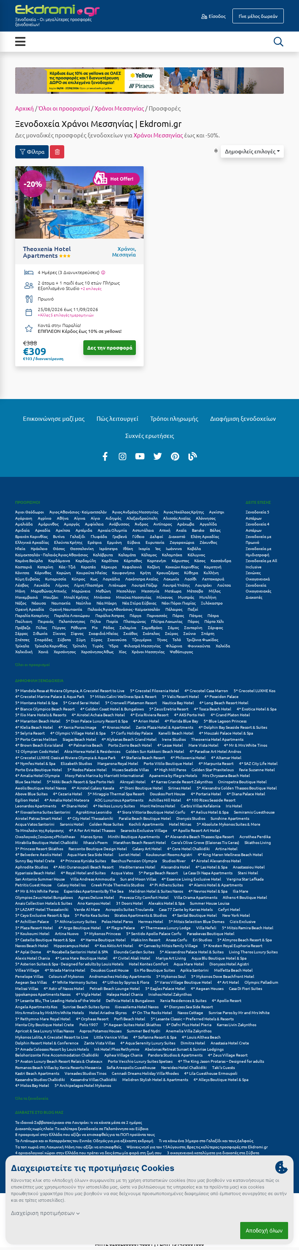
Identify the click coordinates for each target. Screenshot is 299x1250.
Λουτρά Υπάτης (176, 585)
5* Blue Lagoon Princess (225, 721)
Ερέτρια (95, 542)
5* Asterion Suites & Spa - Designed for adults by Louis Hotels (69, 964)
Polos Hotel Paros (117, 921)
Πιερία (112, 621)
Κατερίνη (45, 567)
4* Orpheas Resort (92, 1018)
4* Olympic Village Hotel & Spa (78, 733)
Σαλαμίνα (128, 627)
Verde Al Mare (87, 909)
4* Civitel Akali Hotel (131, 958)
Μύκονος (164, 597)
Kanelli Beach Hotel (175, 733)
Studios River (174, 860)
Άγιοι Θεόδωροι (29, 512)
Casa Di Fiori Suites (245, 988)
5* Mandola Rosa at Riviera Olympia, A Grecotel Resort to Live (70, 690)
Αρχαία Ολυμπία (112, 530)
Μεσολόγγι (126, 591)
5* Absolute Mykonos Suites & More (228, 824)
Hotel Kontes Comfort (148, 964)
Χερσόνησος (65, 651)
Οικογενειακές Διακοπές (258, 594)
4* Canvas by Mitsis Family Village (168, 945)
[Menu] (20, 41)
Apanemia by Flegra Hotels (173, 775)
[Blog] (192, 455)
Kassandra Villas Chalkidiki (93, 1079)
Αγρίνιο (44, 518)
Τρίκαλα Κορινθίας (51, 646)
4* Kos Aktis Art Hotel (114, 945)
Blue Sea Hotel (28, 781)
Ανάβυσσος (119, 524)
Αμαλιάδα (24, 524)
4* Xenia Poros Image (77, 727)
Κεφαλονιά (132, 567)
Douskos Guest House (110, 970)
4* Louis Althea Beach (201, 1037)
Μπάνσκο (102, 597)
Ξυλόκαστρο (212, 603)
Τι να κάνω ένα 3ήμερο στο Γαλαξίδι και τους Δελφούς (206, 1140)
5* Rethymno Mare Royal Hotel (42, 1018)
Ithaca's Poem (95, 842)
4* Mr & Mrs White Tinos (245, 745)
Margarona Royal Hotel (117, 763)
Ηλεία (20, 548)
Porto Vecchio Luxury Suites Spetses (140, 1061)
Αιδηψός (113, 518)
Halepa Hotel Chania (125, 994)
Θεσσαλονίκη (82, 548)
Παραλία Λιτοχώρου (72, 615)
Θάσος (59, 548)
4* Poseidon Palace (221, 696)
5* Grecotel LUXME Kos (254, 690)
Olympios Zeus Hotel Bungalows (44, 897)
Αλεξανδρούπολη (142, 518)
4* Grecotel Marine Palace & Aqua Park (49, 696)
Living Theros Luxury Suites (253, 952)
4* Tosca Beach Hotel (212, 709)
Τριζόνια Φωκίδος (202, 639)
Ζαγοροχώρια (182, 542)
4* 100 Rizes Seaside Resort (211, 800)
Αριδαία (22, 530)
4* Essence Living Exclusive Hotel (191, 879)
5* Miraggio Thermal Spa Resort (116, 793)
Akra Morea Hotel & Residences (92, 751)
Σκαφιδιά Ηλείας (103, 633)
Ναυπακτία (60, 603)
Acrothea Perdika (255, 836)
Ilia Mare (240, 891)
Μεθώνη (103, 591)
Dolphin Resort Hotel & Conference (47, 1043)
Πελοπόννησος (72, 621)
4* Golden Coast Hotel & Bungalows (112, 709)
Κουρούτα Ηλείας (91, 572)
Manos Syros (91, 836)
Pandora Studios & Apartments (175, 1055)
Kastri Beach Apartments (37, 1073)
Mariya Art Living (171, 958)
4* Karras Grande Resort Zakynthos (182, 781)
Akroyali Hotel (133, 781)
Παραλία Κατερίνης (32, 615)
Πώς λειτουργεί (117, 418)
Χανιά (43, 651)
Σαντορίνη (193, 627)
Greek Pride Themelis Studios (117, 885)
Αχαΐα (181, 530)
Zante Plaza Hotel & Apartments (164, 727)
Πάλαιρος (173, 609)
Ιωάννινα (174, 548)
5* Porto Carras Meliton (36, 739)
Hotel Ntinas (180, 824)
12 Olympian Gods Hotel (37, 751)
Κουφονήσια (123, 572)
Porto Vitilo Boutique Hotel (168, 763)
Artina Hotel (226, 848)
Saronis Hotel (72, 824)
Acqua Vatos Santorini (35, 824)
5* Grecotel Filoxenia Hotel (154, 690)
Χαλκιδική (24, 651)
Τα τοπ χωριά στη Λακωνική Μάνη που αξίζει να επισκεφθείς (68, 1147)
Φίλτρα (35, 151)
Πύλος (41, 627)
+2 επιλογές (91, 288)
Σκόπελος (151, 633)
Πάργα (135, 615)
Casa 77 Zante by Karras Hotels (186, 909)
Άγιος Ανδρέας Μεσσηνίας (135, 512)
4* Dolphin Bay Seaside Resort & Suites (233, 727)
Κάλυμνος (196, 554)
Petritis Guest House (33, 885)
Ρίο (95, 627)
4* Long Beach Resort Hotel (223, 702)
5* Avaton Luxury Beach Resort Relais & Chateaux (58, 1061)
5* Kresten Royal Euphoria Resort (232, 945)
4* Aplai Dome (28, 952)
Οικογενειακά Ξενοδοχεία (258, 582)
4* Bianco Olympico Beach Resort (45, 709)
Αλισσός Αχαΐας (176, 518)
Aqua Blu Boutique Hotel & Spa (219, 958)
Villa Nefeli (206, 927)
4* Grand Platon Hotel (230, 714)
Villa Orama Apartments (195, 897)
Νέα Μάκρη (107, 603)
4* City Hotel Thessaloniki (90, 818)
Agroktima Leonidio (94, 812)
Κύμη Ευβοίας (27, 579)
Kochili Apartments (146, 824)
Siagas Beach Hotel (79, 739)
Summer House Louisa (209, 903)
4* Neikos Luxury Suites (114, 806)
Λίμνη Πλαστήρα (88, 585)
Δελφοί (156, 536)
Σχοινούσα (117, 639)
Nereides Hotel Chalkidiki (184, 1067)
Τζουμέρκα (141, 639)
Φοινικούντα (199, 646)
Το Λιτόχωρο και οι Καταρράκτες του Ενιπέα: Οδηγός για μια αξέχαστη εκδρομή (84, 1140)
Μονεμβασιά (26, 597)
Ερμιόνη (114, 542)
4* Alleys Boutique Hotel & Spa (220, 1079)
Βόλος (215, 530)
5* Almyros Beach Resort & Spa (244, 939)
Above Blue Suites (31, 793)
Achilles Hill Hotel (165, 800)
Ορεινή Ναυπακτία (65, 609)
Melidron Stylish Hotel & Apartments (155, 1079)
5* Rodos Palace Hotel (87, 769)
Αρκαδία (42, 530)
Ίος (157, 548)
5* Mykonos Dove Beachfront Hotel (222, 976)
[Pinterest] (175, 455)
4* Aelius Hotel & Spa (210, 812)
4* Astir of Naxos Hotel (64, 988)
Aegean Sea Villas (31, 982)
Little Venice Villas (111, 1037)
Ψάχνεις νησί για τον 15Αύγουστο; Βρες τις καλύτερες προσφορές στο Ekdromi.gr (197, 1147)
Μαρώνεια (81, 591)
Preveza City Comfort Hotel (144, 897)
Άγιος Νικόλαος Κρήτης (184, 512)
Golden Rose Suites (106, 824)
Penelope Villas (29, 976)
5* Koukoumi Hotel (32, 933)
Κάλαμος (149, 554)
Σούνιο (189, 633)
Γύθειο (138, 536)
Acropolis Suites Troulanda (129, 909)
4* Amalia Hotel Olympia (37, 775)
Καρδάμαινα (59, 560)
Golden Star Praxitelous (213, 769)
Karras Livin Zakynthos (236, 1024)
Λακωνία (171, 579)
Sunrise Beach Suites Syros (86, 1006)
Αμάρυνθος (48, 524)
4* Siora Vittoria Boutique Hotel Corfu (151, 812)
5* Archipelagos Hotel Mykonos (83, 1085)
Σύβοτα (64, 639)
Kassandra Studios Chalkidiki (40, 1079)
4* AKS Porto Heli (189, 714)
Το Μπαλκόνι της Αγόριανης (39, 830)
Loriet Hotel (130, 854)
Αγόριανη (23, 518)
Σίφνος (77, 633)
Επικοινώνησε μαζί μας (53, 418)
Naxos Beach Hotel (31, 945)
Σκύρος (171, 633)
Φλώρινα (174, 646)
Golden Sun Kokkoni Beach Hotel (155, 751)
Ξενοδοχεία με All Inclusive (261, 563)
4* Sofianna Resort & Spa (154, 1037)
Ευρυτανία (155, 542)
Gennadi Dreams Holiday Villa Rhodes (145, 1073)
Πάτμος (195, 615)
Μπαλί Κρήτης (76, 597)
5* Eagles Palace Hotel (165, 988)
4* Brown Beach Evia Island (39, 745)
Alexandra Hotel (175, 867)
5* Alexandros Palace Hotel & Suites (191, 952)
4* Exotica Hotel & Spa (256, 709)
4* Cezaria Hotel (67, 793)
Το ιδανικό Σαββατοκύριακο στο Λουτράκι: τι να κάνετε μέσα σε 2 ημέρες (78, 1122)
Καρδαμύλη (86, 560)
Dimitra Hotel (193, 1043)
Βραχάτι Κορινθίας (31, 536)
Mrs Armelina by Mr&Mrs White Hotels (49, 1012)
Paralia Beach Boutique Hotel (145, 818)
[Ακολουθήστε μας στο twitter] (157, 455)
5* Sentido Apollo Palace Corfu (153, 933)
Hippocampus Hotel (71, 945)
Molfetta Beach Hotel (233, 970)
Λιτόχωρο (117, 585)
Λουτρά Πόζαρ (144, 585)
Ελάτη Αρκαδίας (205, 536)
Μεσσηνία (150, 591)
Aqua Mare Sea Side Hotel (90, 854)
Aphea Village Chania (123, 1055)
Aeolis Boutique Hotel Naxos (40, 788)
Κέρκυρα (109, 567)
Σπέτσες (22, 639)
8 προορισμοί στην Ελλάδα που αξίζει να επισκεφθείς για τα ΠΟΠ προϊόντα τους (85, 1134)
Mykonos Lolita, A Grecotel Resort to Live (51, 1037)
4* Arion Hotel (146, 721)
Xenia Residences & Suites (183, 1000)
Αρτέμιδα (84, 530)
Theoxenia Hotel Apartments (217, 739)
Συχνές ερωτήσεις (149, 435)
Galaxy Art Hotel (147, 848)
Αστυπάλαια (143, 530)
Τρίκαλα (22, 646)
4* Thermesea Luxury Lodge (166, 927)
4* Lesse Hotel (170, 745)
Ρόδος (108, 627)
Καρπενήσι (156, 560)
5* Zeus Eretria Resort (168, 709)
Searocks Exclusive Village (144, 830)
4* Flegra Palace (120, 927)
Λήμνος (62, 585)
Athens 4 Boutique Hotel (245, 897)
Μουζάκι (50, 597)
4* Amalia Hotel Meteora (66, 800)
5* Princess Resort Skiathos (39, 848)
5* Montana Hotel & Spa (36, 702)
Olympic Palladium (261, 982)
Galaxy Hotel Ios (71, 885)
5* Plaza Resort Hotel (34, 927)
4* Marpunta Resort (216, 763)
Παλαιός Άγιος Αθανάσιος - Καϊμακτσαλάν (124, 609)
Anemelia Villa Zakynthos (188, 1031)
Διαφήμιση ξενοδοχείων (243, 418)
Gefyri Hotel (229, 909)
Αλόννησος (205, 518)
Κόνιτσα (22, 572)
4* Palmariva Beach (86, 745)
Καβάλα (194, 548)
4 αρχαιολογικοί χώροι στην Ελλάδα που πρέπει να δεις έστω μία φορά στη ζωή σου (88, 1152)
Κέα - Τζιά (67, 567)
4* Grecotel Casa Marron (206, 690)
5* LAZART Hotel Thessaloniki (42, 909)
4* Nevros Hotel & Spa (207, 891)
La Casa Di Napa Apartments (207, 873)
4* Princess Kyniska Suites (83, 860)
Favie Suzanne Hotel (257, 769)
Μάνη (20, 591)
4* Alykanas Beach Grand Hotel (129, 739)
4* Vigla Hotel (88, 994)
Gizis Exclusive (243, 921)
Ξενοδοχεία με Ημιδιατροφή (258, 551)
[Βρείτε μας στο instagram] (122, 455)
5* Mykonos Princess (102, 933)
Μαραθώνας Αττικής (48, 591)
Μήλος (214, 591)
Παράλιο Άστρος (109, 615)
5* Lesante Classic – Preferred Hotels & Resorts (192, 1018)
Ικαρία (144, 548)
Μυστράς (186, 597)
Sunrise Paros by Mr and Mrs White (239, 1012)
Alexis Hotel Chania (32, 958)
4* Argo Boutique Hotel (79, 927)
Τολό (176, 639)
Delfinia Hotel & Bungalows (130, 1000)
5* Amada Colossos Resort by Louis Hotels (52, 1049)
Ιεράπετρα (108, 548)
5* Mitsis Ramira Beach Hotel (247, 927)
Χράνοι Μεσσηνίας (119, 108)
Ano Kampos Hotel (94, 903)
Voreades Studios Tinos (85, 1073)
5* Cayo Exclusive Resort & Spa (42, 915)
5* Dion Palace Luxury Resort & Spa (97, 721)
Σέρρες (21, 633)
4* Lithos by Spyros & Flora (125, 982)
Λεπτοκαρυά (213, 579)
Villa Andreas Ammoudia (92, 879)
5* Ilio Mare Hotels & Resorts (40, 714)
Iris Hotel (234, 806)
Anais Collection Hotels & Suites (43, 903)
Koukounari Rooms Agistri (169, 854)
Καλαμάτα (127, 554)
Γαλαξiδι (77, 536)
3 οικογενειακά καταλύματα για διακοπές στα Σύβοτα (213, 1152)
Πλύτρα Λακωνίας (166, 621)
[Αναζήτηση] (278, 42)
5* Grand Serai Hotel (81, 702)
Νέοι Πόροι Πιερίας (178, 603)
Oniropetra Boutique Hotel (242, 781)
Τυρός (97, 646)
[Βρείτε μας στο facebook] (105, 455)
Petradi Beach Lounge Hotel (115, 988)
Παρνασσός (157, 615)
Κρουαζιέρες (168, 572)
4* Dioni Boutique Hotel (141, 788)
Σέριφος (215, 627)
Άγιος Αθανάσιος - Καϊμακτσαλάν (78, 512)
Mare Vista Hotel (203, 745)
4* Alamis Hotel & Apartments (216, 885)
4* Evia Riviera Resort (149, 714)
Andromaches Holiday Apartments (120, 976)
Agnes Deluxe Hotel (96, 897)
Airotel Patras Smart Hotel (38, 818)
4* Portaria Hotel (206, 793)
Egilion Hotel (27, 800)
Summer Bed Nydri (143, 1031)
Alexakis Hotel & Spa (166, 903)
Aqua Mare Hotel (189, 964)
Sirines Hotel (179, 788)
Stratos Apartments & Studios (140, 915)
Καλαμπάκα (172, 554)
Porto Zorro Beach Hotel (130, 745)
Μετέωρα (173, 591)
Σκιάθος (130, 633)
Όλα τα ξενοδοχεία (31, 1098)
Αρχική (24, 108)
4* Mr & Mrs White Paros (36, 891)
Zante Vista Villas (99, 1043)
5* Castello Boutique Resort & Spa (45, 939)
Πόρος (193, 621)
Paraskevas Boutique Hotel (210, 933)
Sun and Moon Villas (138, 879)
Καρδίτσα (110, 560)
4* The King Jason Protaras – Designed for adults (221, 1061)
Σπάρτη (208, 633)
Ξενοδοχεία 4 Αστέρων (257, 527)
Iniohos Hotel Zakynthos (170, 994)
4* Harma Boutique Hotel (103, 939)
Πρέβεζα (22, 627)
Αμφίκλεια (94, 524)
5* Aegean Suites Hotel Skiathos (132, 1024)
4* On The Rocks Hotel (152, 1012)
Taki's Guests (223, 1067)
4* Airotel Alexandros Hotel (216, 860)
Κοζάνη (153, 567)
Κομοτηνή (213, 567)
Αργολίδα (208, 524)
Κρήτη (145, 572)
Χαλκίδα (223, 646)
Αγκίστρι (216, 512)
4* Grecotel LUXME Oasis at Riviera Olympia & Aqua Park (65, 757)
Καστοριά (23, 567)
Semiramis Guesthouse (254, 812)
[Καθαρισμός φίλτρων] (57, 151)
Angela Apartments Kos (36, 1006)
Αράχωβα (185, 524)
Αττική (165, 530)
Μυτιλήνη (207, 597)
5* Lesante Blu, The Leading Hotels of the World (57, 1000)
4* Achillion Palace (32, 921)
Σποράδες (43, 639)
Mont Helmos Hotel (157, 806)
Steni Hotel (248, 873)
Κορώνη (63, 572)
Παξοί (193, 609)
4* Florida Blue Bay (181, 721)
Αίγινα (79, 518)
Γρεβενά (120, 536)
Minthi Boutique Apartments (134, 836)
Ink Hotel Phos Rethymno (116, 1049)
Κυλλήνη (211, 572)
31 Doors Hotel (129, 903)
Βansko (198, 530)
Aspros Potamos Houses (100, 1031)
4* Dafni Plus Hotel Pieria (188, 1024)
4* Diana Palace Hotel (246, 793)
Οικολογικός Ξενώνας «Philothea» (45, 836)
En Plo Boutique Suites (154, 970)
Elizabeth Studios (76, 763)
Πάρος (178, 615)
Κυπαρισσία (55, 579)
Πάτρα (213, 615)
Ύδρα (113, 646)
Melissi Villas (26, 988)
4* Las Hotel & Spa (211, 867)
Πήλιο (95, 621)
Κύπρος (78, 579)
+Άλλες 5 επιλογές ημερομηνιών (66, 315)
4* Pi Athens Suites (166, 885)
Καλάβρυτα (103, 554)
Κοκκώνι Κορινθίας (182, 567)
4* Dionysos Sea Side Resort (188, 1006)
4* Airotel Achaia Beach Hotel (98, 714)
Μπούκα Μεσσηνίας (133, 597)
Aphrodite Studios (31, 867)
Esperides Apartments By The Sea (93, 891)
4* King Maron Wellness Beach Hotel (230, 854)
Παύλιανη (23, 621)
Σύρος (96, 639)
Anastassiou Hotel (249, 867)
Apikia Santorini (194, 970)
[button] (252, 151)
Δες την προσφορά (109, 347)
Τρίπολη (79, 646)
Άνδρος (141, 524)
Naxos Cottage (190, 1012)
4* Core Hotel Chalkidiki (188, 848)
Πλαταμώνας (134, 621)
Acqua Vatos (122, 873)
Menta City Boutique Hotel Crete (44, 1024)
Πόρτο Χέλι (214, 621)
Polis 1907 (88, 1024)
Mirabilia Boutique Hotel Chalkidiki (46, 842)
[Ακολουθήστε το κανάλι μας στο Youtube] (140, 455)
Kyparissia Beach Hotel (35, 873)
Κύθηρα (191, 572)
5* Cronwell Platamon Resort (131, 702)
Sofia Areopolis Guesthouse (131, 1067)
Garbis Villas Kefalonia (200, 806)
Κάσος (199, 560)
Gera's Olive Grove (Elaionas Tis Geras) (205, 842)
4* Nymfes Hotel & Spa (35, 763)
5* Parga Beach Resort (158, 873)
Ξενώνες (253, 572)
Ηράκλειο (39, 548)
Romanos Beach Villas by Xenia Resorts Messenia (58, 1067)
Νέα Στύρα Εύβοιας (139, 603)
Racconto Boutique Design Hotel (98, 848)
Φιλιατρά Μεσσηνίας (142, 646)
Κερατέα (88, 567)
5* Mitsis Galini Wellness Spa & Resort (123, 696)
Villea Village (27, 970)
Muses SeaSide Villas (130, 769)
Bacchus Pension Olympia (134, 860)
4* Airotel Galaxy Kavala (93, 788)
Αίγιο (95, 518)
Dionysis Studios (190, 818)
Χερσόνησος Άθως (97, 651)
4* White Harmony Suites (74, 982)
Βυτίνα (59, 536)
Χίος (122, 651)
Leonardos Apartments (35, 806)
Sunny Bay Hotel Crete (35, 860)
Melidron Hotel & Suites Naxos (156, 891)
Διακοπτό (177, 536)
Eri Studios (202, 939)
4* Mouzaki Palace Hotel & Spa (226, 733)
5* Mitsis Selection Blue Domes (196, 921)
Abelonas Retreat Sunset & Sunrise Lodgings (184, 1049)
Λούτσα (224, 585)
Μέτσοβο (195, 591)
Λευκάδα (42, 585)
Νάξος (20, 603)
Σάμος (173, 627)
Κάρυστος (180, 560)
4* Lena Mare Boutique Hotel (81, 958)
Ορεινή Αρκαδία (29, 609)
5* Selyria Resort (30, 733)
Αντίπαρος (162, 524)
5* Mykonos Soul (171, 976)
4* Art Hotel (228, 982)
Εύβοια (133, 542)
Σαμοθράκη (152, 627)
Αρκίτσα (63, 530)
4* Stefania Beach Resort (143, 757)
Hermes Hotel (150, 921)
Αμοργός (71, 524)
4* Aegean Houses (207, 988)
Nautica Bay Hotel (178, 702)
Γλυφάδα (99, 536)
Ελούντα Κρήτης (68, 542)
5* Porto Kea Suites (92, 915)
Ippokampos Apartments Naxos (42, 994)
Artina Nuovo (67, 933)
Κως (93, 579)
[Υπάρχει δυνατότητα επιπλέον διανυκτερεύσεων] (103, 272)
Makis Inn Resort (145, 939)
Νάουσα (39, 603)
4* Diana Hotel (75, 806)
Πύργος (58, 627)
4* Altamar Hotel (226, 757)
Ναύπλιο (83, 603)
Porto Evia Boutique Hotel (38, 769)
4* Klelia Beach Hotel (34, 727)
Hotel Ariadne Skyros (108, 1012)
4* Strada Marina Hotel (65, 970)
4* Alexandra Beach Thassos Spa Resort (199, 836)
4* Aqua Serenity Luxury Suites (147, 1043)
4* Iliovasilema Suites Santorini (42, 812)
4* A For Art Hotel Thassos (92, 830)
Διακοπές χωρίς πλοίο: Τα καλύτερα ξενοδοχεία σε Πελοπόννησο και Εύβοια (82, 1128)
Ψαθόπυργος (181, 651)
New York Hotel (236, 915)
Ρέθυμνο (78, 627)
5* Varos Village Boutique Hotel (183, 982)
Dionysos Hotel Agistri (229, 964)
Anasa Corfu (176, 939)
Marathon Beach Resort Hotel (139, 842)
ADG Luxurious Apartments (119, 800)
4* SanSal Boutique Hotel (194, 915)
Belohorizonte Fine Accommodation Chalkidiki (57, 1055)
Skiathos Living (257, 842)
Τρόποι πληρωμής (174, 418)
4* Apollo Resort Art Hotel (196, 830)
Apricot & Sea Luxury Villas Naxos (44, 1031)
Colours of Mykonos (66, 976)
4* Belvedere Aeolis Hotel (38, 854)
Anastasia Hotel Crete (230, 1043)
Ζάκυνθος (208, 542)
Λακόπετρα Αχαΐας (141, 579)
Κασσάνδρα (221, 560)
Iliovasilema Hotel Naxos (136, 1006)
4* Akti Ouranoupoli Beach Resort (83, 867)
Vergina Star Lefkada (245, 879)
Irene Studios (174, 739)
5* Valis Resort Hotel (180, 696)
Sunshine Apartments (230, 818)
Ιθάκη (128, 548)
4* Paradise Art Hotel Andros (215, 751)
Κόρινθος (43, 572)
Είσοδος (216, 16)
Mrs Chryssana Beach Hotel (226, 775)
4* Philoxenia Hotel (188, 757)
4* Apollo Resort (226, 1000)
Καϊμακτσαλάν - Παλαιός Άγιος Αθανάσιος (51, 554)
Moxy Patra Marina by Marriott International (104, 775)
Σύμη (81, 639)
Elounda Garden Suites (134, 952)
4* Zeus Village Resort (228, 1055)
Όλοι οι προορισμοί (64, 108)
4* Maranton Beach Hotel (37, 721)
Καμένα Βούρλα (29, 560)
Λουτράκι (203, 585)
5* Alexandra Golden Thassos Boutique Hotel (237, 788)
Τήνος (162, 639)
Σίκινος (59, 633)
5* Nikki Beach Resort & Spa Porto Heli (80, 781)
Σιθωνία (40, 633)
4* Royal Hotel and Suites (83, 873)
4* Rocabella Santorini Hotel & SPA (77, 952)
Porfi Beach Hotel (129, 1018)
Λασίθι (191, 579)
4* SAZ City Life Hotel (258, 763)
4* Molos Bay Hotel (32, 1085)
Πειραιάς (45, 621)
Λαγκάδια (111, 579)
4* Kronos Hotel (116, 727)
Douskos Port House (167, 793)
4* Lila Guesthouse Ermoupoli (210, 1073)
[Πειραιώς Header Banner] (149, 80)
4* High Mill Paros (170, 769)
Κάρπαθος (133, 560)
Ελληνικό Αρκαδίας (32, 542)
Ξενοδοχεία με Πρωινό (258, 539)
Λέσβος (21, 585)
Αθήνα (63, 518)
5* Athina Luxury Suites (75, 921)
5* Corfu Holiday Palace (132, 733)
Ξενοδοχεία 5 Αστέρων (257, 515)
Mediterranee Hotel (137, 867)
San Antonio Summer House (40, 879)
